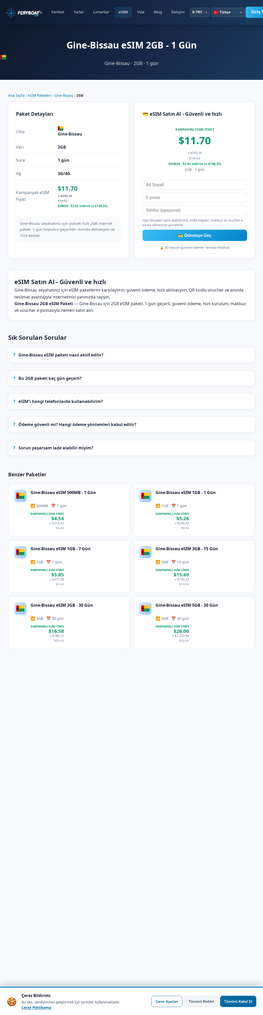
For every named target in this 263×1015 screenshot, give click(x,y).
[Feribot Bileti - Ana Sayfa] (12, 12)
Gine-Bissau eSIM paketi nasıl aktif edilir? (58, 355)
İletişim (178, 11)
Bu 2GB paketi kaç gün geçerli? (47, 378)
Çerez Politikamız (36, 1007)
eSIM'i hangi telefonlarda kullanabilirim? (58, 401)
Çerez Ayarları (167, 1001)
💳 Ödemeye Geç (194, 235)
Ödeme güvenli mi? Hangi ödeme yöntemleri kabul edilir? (74, 424)
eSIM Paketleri (39, 95)
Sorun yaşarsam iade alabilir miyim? (53, 448)
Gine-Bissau (63, 95)
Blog (158, 11)
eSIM (123, 11)
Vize (141, 11)
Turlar (78, 11)
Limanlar (101, 11)
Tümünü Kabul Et (238, 1001)
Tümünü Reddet (201, 1001)
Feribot (57, 11)
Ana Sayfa (33, 11)
